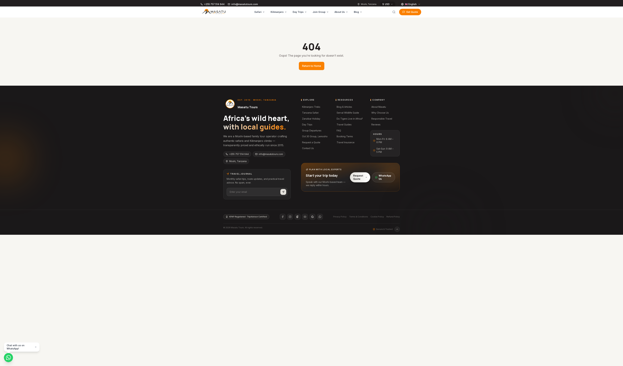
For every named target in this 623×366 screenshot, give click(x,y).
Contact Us (308, 148)
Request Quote (358, 177)
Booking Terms (345, 136)
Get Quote (412, 12)
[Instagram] (290, 217)
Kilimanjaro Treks (311, 106)
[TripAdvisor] (297, 217)
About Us (340, 12)
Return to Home (311, 65)
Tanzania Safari (310, 112)
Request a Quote (311, 142)
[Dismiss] (36, 347)
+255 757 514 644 (239, 154)
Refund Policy (393, 216)
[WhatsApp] (320, 217)
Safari (258, 12)
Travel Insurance (345, 142)
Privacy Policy (340, 216)
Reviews (375, 124)
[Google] (312, 217)
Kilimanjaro (277, 12)
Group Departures (311, 130)
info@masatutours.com (271, 154)
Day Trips (298, 12)
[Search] (394, 12)
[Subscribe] (283, 192)
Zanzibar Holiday (311, 118)
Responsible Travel (381, 118)
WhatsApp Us (385, 177)
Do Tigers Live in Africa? (350, 118)
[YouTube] (305, 217)
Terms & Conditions (358, 216)
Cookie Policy (377, 216)
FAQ (339, 130)
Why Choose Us (380, 112)
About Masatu (378, 106)
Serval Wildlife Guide (348, 112)
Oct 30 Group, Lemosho (315, 136)
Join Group (319, 12)
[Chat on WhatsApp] (8, 357)
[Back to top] (397, 229)
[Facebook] (283, 217)
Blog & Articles (344, 106)
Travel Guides (344, 124)
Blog (356, 12)
